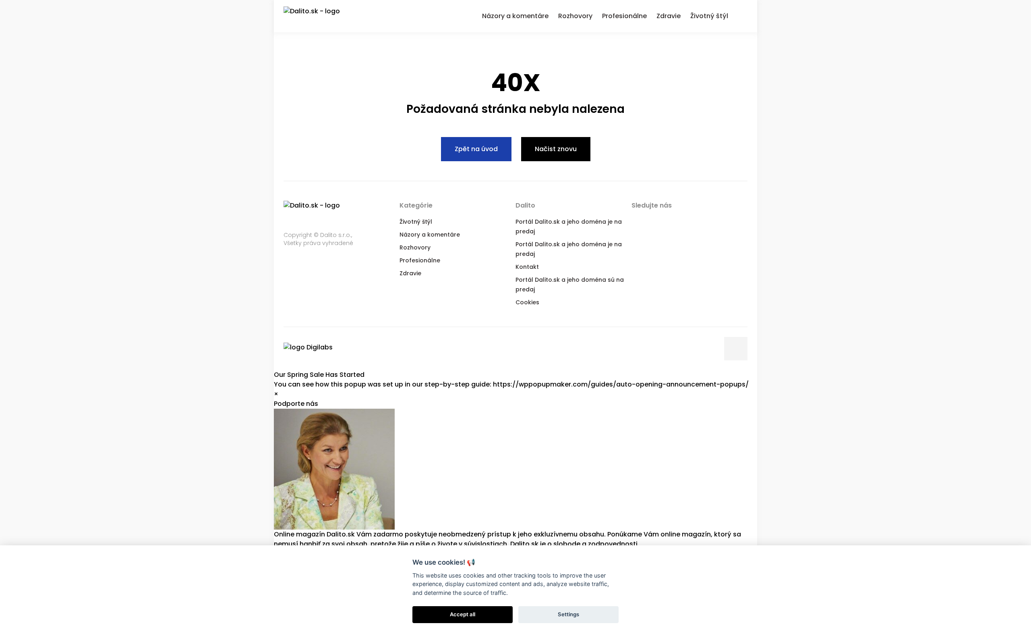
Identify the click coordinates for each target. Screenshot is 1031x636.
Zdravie (410, 273)
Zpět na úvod (476, 149)
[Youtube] (685, 221)
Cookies (527, 302)
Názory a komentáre (430, 235)
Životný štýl (416, 222)
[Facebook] (637, 221)
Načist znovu (556, 149)
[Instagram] (701, 221)
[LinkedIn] (669, 221)
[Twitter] (653, 221)
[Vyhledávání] (742, 15)
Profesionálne (420, 260)
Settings (568, 614)
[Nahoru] (735, 348)
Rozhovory (415, 247)
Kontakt (527, 267)
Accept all (462, 614)
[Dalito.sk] (320, 16)
